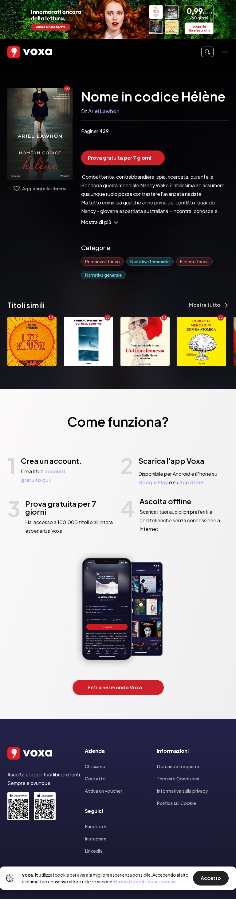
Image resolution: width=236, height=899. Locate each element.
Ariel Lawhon (104, 111)
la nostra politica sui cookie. (146, 881)
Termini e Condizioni (178, 778)
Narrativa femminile (150, 261)
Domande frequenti (178, 766)
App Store (191, 482)
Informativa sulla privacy (182, 791)
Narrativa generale (103, 275)
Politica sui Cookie (176, 803)
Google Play (153, 482)
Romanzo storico (102, 261)
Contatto (95, 778)
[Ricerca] (207, 52)
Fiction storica (194, 261)
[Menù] (225, 52)
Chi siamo (95, 766)
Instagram (95, 838)
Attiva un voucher (103, 791)
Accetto (211, 878)
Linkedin (93, 851)
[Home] (20, 52)
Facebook (96, 826)
